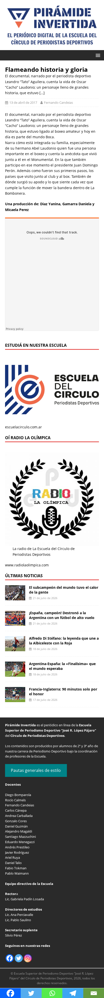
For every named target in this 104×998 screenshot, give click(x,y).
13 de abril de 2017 (23, 102)
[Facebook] (10, 958)
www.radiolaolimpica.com (27, 565)
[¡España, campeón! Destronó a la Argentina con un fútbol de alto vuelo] (15, 623)
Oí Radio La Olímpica (27, 437)
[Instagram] (28, 958)
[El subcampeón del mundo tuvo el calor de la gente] (15, 597)
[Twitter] (19, 958)
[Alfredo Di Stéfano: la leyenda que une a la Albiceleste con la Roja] (15, 648)
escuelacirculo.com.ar (23, 427)
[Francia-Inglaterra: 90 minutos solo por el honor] (15, 699)
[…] (42, 92)
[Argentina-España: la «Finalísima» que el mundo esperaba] (15, 673)
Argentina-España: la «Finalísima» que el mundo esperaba (62, 666)
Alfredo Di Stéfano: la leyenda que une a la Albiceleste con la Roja (64, 640)
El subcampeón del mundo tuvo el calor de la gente (63, 589)
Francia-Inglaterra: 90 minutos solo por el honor (63, 691)
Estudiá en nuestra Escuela (36, 345)
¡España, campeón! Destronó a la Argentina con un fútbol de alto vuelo (61, 615)
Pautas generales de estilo (36, 770)
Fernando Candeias (58, 102)
